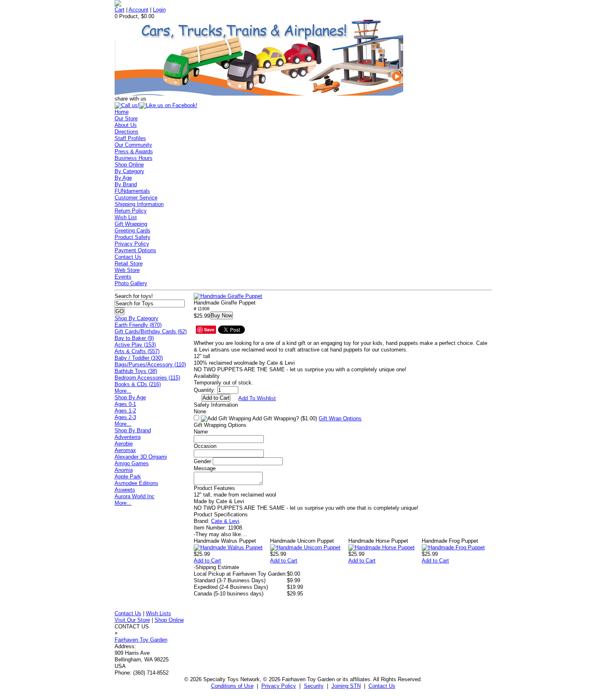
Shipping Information (139, 204)
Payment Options (135, 250)
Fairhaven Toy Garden (141, 640)
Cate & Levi (225, 521)
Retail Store (129, 263)
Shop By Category (136, 318)
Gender (202, 461)
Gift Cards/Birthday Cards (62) (151, 331)
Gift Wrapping (131, 224)
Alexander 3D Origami (141, 457)
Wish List (126, 217)
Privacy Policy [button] (278, 686)
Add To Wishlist (257, 398)
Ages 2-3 (125, 417)
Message (205, 468)
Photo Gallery (131, 283)
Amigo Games (132, 463)
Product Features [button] (214, 488)
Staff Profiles (130, 138)
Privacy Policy (132, 244)
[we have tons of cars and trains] (259, 94)
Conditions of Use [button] (232, 686)
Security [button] (314, 686)
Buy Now (221, 315)
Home (122, 112)
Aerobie (124, 444)
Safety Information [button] (216, 405)
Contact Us (128, 257)
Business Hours (134, 158)
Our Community (133, 145)
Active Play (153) (135, 345)
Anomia (124, 470)
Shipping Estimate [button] (216, 567)
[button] (228, 296)
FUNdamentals (132, 191)
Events (123, 277)
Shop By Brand (133, 430)
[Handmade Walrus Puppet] (228, 547)
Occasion (205, 446)
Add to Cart (207, 561)
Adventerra (128, 437)
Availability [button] (207, 376)
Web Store (127, 270)
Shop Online (129, 165)
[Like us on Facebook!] (168, 105)
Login (159, 10)
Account (138, 10)
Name (201, 432)
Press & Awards (134, 151)
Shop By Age (130, 397)
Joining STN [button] (346, 686)
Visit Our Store (132, 620)
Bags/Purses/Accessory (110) (150, 364)
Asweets (125, 490)
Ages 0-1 (125, 404)
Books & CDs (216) (138, 384)
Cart (119, 10)
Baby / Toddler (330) (139, 358)
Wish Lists (158, 613)
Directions (127, 132)
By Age (123, 178)
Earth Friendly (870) (138, 325)
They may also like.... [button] (220, 534)
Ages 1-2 (125, 411)
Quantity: (205, 390)
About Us (126, 125)
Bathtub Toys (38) (136, 371)
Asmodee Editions (136, 483)
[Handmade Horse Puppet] (381, 547)
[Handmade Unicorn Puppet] (305, 547)
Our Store (126, 118)
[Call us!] (127, 105)
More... (123, 391)
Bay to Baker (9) (134, 338)
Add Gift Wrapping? (284, 418)
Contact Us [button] (382, 686)
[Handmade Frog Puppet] (453, 547)
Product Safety (132, 237)
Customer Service (136, 198)
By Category (129, 171)
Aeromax (125, 450)
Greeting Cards (132, 230)
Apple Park (128, 476)
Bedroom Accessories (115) (147, 378)
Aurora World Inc (135, 496)
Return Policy (131, 211)
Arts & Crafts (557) (137, 351)
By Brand (126, 184)
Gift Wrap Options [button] (340, 418)
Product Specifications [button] (221, 514)
